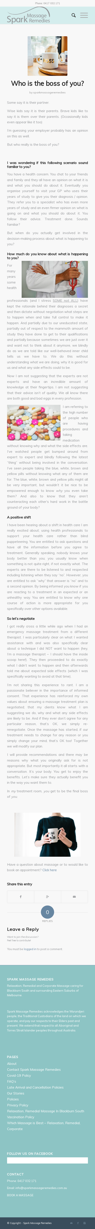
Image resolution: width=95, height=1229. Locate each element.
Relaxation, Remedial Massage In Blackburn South (45, 1111)
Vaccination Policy (20, 1117)
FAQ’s (11, 1081)
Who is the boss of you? (47, 83)
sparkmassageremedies (49, 92)
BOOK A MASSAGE (20, 1195)
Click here (49, 870)
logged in (30, 949)
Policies (13, 1099)
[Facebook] (78, 1223)
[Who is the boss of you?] (47, 56)
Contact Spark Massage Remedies (34, 1069)
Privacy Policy (17, 1105)
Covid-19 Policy (19, 1075)
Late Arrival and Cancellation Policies (35, 1087)
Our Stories (15, 1093)
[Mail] (71, 1223)
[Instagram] (84, 1223)
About (12, 1064)
